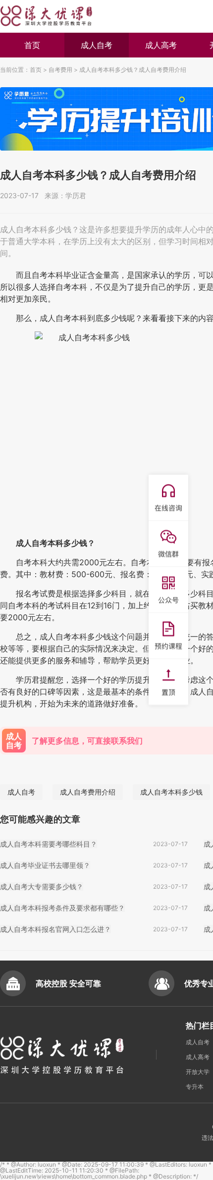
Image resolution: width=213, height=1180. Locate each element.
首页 (32, 45)
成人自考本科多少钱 (171, 792)
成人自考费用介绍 (87, 792)
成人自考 (96, 45)
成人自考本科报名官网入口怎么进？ (55, 929)
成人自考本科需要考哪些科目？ (48, 844)
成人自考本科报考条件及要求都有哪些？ (62, 908)
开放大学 (198, 1071)
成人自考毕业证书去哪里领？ (45, 865)
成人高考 (161, 45)
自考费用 (60, 69)
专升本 (195, 1086)
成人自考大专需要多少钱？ (41, 886)
